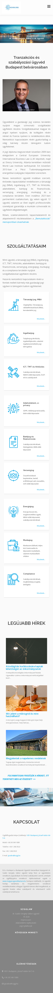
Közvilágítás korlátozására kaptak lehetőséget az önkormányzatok (24, 667)
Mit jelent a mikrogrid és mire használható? (22, 715)
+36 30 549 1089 (11, 977)
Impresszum (26, 920)
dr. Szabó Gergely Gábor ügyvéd (26, 913)
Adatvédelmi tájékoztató (26, 923)
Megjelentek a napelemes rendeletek (26, 758)
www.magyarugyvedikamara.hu (14, 881)
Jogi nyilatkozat (26, 926)
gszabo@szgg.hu (14, 855)
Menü (49, 6)
